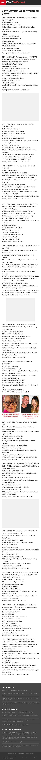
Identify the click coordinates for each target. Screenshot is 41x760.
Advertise (21, 754)
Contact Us (29, 754)
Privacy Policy (12, 754)
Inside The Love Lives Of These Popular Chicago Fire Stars (30, 417)
